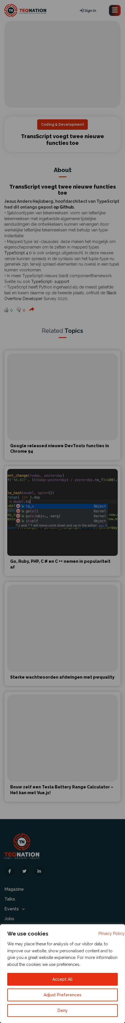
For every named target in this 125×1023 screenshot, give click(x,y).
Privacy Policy (112, 933)
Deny (63, 1010)
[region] (62, 973)
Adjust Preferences (62, 995)
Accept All (62, 979)
